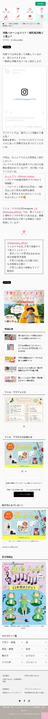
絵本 (42, 12)
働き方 (6, 19)
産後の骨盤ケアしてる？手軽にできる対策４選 (14, 484)
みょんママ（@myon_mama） (20, 176)
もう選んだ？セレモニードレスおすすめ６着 (33, 484)
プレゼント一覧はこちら (10, 546)
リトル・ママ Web (22, 714)
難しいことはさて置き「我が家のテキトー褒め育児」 (30, 379)
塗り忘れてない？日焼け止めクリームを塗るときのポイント (30, 337)
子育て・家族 (6, 12)
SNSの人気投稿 (18, 40)
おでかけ (18, 19)
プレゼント (42, 19)
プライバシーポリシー (33, 689)
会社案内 (6, 676)
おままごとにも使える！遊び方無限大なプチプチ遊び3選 (30, 369)
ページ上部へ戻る (44, 715)
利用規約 (6, 689)
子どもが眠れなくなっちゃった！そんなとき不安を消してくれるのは (30, 348)
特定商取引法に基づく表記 (34, 693)
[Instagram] (29, 700)
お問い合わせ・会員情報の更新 (12, 680)
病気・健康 (30, 12)
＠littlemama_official (17, 243)
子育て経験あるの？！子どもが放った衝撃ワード (30, 359)
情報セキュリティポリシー (12, 693)
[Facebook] (24, 700)
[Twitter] (19, 700)
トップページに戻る (23, 494)
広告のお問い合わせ (32, 676)
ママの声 (30, 19)
